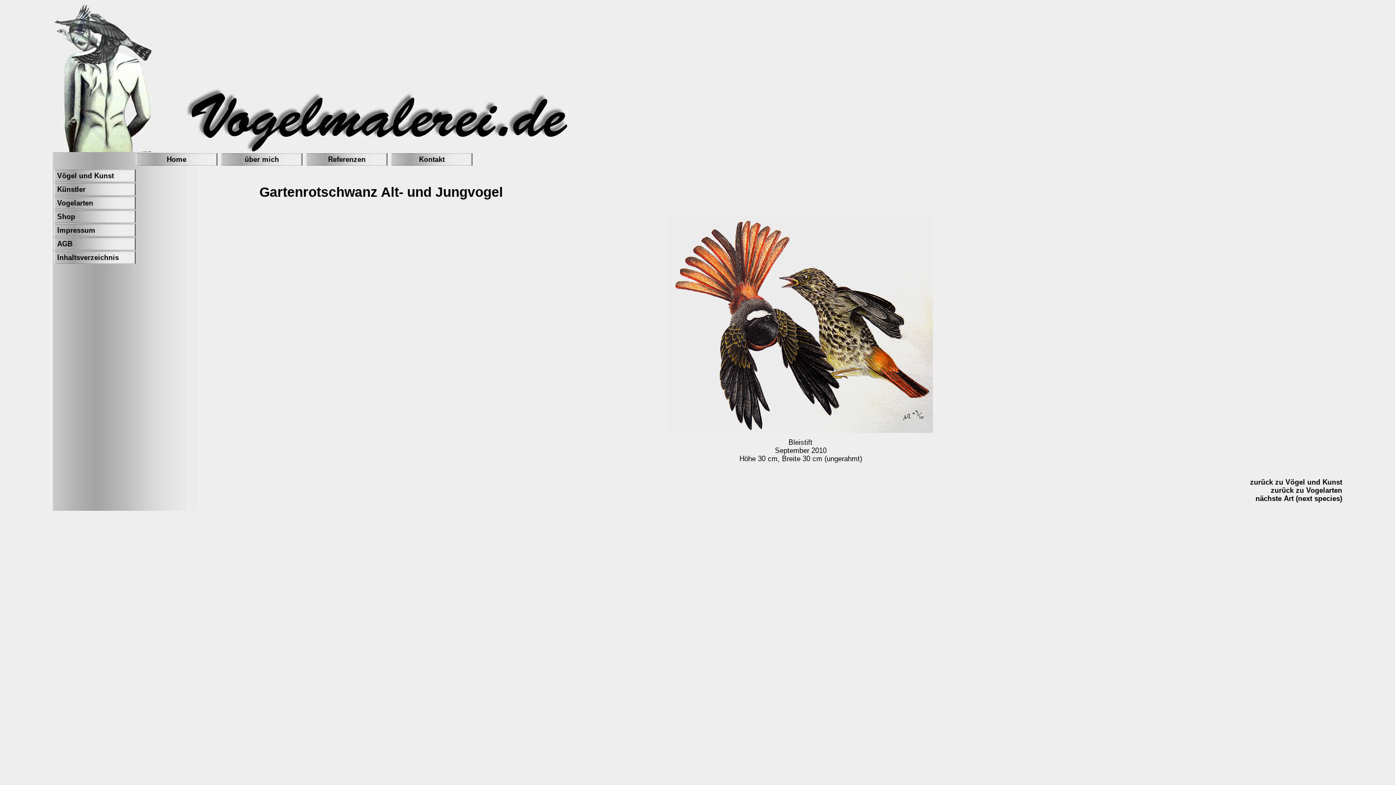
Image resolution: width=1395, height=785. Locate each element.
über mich (262, 159)
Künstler (71, 189)
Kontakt (432, 159)
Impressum (76, 230)
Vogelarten (75, 203)
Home (176, 159)
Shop (66, 217)
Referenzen (347, 159)
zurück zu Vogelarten (1306, 490)
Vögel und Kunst (85, 176)
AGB (64, 244)
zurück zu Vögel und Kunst (1296, 482)
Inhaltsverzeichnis (88, 257)
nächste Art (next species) (1299, 498)
